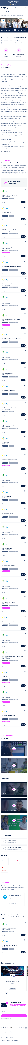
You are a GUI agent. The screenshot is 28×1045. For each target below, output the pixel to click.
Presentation (4, 30)
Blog (14, 11)
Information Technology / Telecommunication (14, 43)
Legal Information (14, 1040)
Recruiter (13, 1032)
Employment (4, 11)
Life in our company (22, 30)
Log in (2, 1032)
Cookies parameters (5, 1042)
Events (9, 11)
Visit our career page (6, 151)
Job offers (11, 30)
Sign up (6, 1032)
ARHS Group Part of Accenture (12, 981)
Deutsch (11, 1037)
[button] (6, 993)
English (7, 1037)
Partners (8, 1040)
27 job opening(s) (12, 988)
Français (2, 1037)
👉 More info (13, 4)
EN (15, 7)
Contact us (3, 1040)
